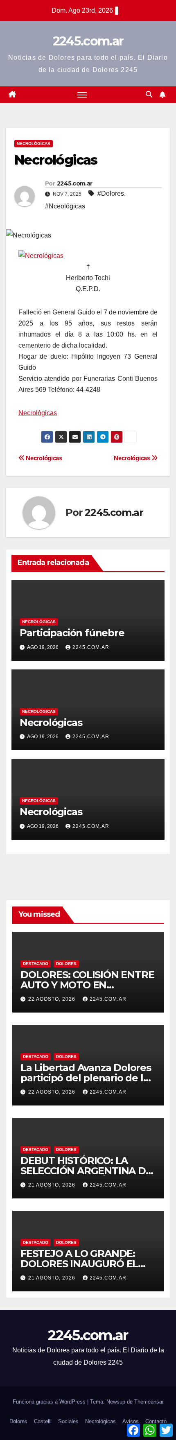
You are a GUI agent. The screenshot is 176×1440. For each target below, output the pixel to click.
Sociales (68, 1421)
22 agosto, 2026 (52, 999)
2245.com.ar (88, 41)
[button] (149, 94)
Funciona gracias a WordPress (50, 1402)
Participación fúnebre (72, 633)
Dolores (66, 963)
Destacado (35, 963)
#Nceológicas (65, 206)
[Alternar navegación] (82, 95)
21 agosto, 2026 (52, 1185)
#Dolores (110, 193)
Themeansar (149, 1402)
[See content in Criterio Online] (40, 255)
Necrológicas (33, 143)
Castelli (43, 1421)
